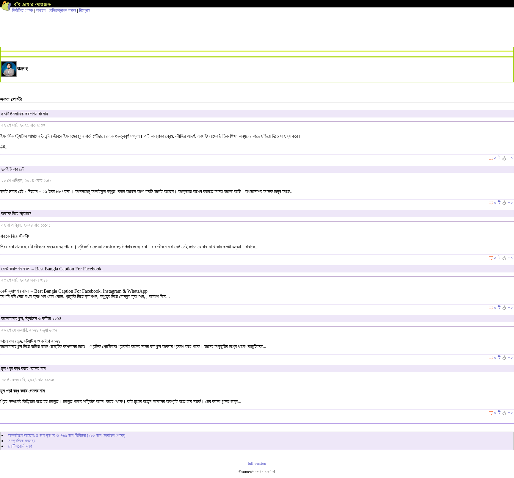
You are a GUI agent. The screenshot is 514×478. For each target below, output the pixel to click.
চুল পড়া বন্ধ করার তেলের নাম (23, 368)
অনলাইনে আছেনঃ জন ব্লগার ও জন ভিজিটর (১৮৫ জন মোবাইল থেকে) (66, 435)
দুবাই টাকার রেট (12, 169)
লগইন (41, 10)
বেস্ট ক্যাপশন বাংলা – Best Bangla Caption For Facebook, (52, 268)
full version (257, 463)
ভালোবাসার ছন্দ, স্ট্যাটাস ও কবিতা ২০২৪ (31, 318)
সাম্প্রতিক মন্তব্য (21, 440)
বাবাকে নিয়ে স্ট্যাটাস (16, 213)
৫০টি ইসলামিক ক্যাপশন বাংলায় (24, 113)
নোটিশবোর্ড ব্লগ (20, 446)
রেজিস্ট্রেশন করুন (62, 10)
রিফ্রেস (84, 10)
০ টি (497, 157)
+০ (510, 157)
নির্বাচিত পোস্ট (22, 10)
